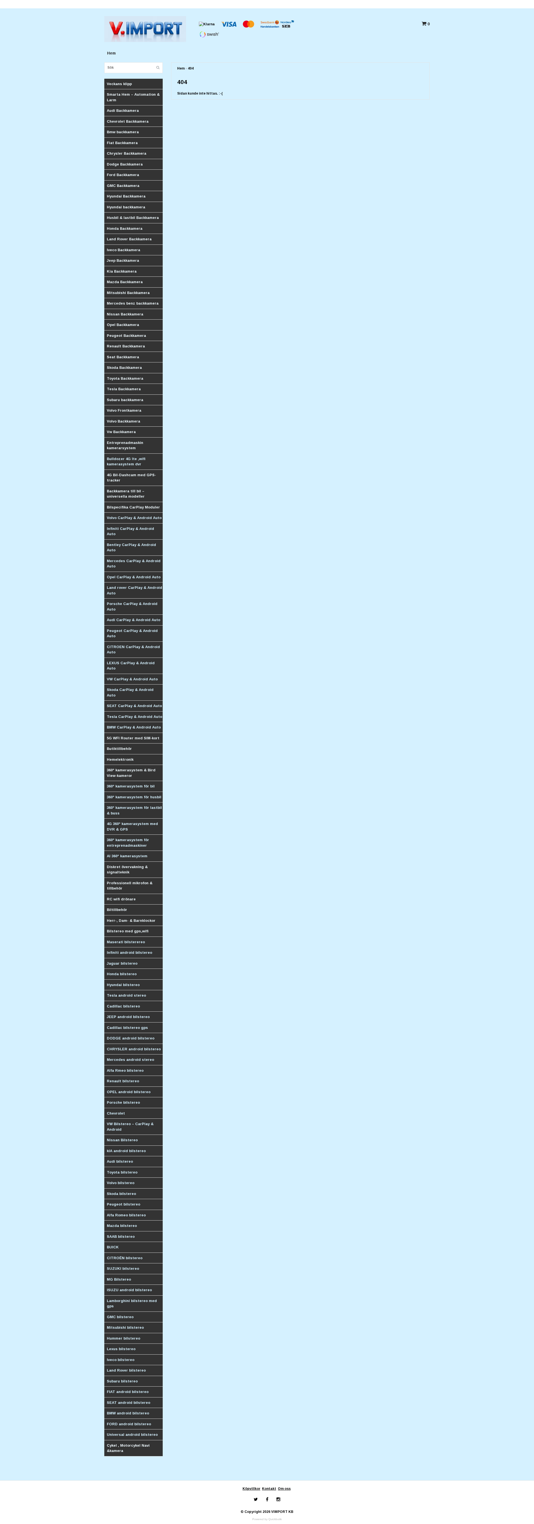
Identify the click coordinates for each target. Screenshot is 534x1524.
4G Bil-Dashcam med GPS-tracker (131, 478)
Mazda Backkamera (125, 282)
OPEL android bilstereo (128, 1092)
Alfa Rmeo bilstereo (125, 1070)
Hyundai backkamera (126, 207)
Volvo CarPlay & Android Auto (134, 518)
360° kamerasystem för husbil (134, 797)
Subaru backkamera (125, 400)
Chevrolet (116, 1113)
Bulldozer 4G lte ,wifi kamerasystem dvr (126, 461)
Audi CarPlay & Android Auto (133, 620)
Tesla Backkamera (124, 389)
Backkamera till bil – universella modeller (126, 494)
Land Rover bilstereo (126, 1370)
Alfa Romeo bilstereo (126, 1215)
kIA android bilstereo (126, 1151)
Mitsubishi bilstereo (125, 1327)
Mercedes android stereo (130, 1060)
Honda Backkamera (124, 228)
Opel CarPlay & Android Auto (133, 577)
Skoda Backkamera (124, 367)
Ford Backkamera (123, 175)
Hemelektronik (120, 759)
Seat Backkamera (123, 357)
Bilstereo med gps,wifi (128, 931)
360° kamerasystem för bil (131, 786)
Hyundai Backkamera (126, 196)
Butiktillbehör (119, 749)
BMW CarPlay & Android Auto (134, 727)
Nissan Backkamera (125, 314)
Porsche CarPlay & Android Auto (132, 606)
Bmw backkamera (123, 132)
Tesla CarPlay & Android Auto (134, 717)
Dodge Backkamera (125, 164)
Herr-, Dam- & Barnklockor (131, 920)
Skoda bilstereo (121, 1194)
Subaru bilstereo (122, 1381)
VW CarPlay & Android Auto (132, 679)
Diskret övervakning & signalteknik (127, 870)
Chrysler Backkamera (126, 153)
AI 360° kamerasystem (127, 856)
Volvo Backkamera (123, 421)
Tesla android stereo (126, 995)
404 (191, 68)
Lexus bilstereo (121, 1349)
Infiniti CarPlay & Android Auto (130, 531)
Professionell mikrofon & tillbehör (129, 886)
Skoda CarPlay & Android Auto (130, 692)
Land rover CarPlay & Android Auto (134, 590)
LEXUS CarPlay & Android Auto (131, 666)
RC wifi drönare (121, 899)
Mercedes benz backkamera (133, 303)
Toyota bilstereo (122, 1172)
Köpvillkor (251, 1489)
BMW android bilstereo (128, 1413)
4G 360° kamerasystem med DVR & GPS (132, 826)
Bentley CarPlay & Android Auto (131, 547)
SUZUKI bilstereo (123, 1268)
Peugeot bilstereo (123, 1204)
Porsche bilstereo (123, 1102)
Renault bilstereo (123, 1081)
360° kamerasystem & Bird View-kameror (131, 773)
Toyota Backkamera (125, 378)
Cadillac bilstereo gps (127, 1028)
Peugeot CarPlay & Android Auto (132, 633)
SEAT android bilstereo (128, 1403)
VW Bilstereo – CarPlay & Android (130, 1127)
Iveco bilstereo (120, 1360)
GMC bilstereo (120, 1317)
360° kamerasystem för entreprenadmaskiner (128, 843)
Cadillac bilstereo (123, 1006)
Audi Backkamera (123, 110)
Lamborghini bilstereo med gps (132, 1303)
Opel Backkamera (123, 325)
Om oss (284, 1489)
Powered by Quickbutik (267, 1519)
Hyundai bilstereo (123, 985)
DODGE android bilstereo (130, 1038)
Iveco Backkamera (123, 250)
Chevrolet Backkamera (128, 121)
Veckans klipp (119, 84)
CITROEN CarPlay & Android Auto (133, 649)
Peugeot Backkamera (126, 336)
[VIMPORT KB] (145, 29)
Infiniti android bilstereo (129, 952)
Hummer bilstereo (123, 1338)
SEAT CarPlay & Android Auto (134, 706)
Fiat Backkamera (122, 143)
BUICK (113, 1247)
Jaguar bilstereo (122, 963)
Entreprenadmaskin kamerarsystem (125, 445)
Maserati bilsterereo (126, 942)
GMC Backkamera (123, 186)
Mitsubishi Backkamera (128, 293)
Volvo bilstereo (120, 1183)
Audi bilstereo (120, 1161)
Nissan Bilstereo (122, 1140)
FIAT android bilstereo (128, 1392)
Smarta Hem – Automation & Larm (133, 97)
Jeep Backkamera (123, 260)
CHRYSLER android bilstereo (134, 1049)
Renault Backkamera (126, 346)
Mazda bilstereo (122, 1226)
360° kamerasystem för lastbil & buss (134, 810)
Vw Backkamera (121, 432)
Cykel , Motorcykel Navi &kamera (128, 1448)
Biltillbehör (117, 910)
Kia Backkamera (122, 271)
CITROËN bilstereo (124, 1258)
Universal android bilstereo (132, 1434)
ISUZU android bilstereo (129, 1290)
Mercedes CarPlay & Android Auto (133, 564)
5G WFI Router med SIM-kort (133, 738)
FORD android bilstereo (129, 1424)
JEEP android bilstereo (128, 1017)
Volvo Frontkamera (124, 410)
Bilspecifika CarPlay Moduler (133, 507)
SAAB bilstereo (121, 1236)
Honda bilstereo (122, 974)
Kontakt (269, 1489)
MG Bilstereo (119, 1279)
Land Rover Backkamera (129, 239)
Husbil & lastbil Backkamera (133, 218)
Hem (111, 53)
